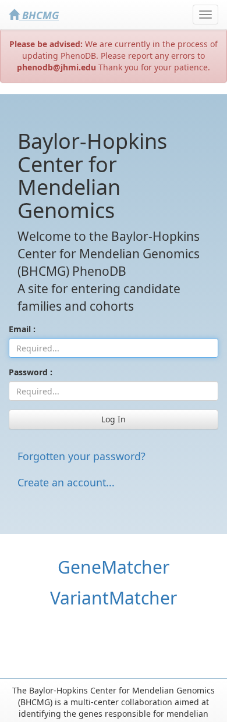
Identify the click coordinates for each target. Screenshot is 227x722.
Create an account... (66, 482)
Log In (113, 419)
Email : (22, 329)
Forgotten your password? (81, 456)
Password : (30, 372)
